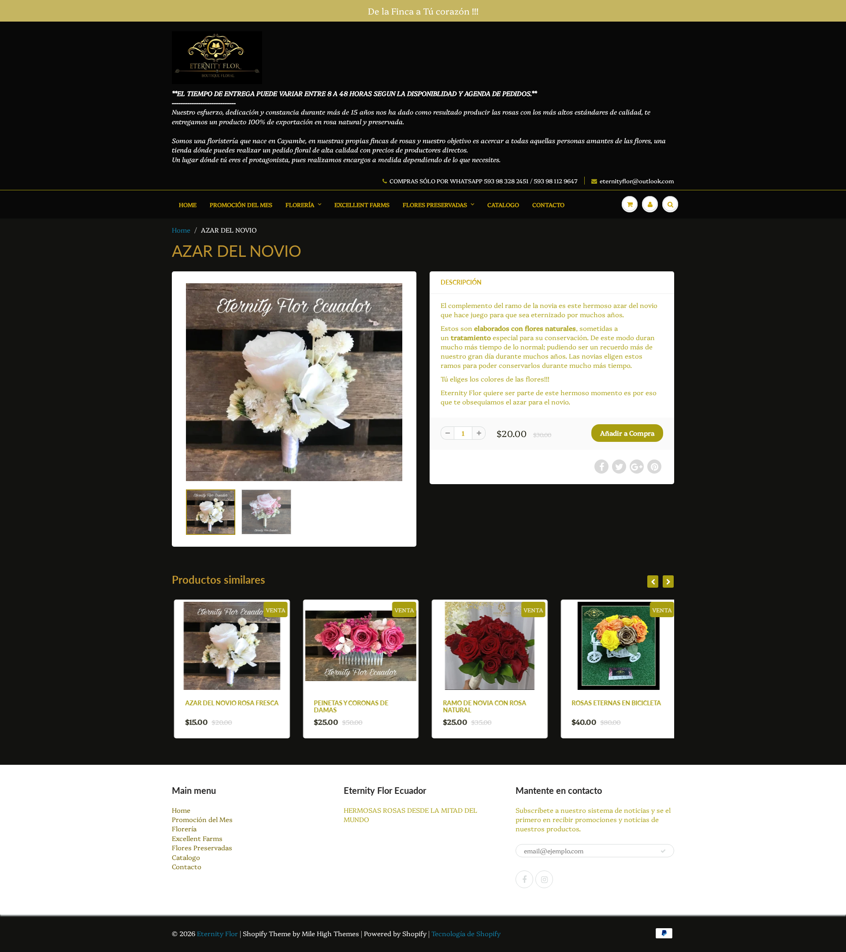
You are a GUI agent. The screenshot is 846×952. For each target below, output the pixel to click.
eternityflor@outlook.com (637, 181)
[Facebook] (524, 879)
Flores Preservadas (435, 204)
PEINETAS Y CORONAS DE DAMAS (349, 706)
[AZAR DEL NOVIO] (294, 382)
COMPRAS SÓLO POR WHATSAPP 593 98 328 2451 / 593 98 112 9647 (484, 181)
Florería (300, 204)
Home (188, 204)
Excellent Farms (362, 204)
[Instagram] (544, 879)
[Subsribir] (663, 851)
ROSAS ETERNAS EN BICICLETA (614, 703)
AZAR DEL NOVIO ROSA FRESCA (229, 703)
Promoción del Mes (241, 204)
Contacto (548, 204)
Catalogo (503, 204)
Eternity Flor (218, 933)
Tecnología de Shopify (466, 933)
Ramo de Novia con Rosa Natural (482, 706)
